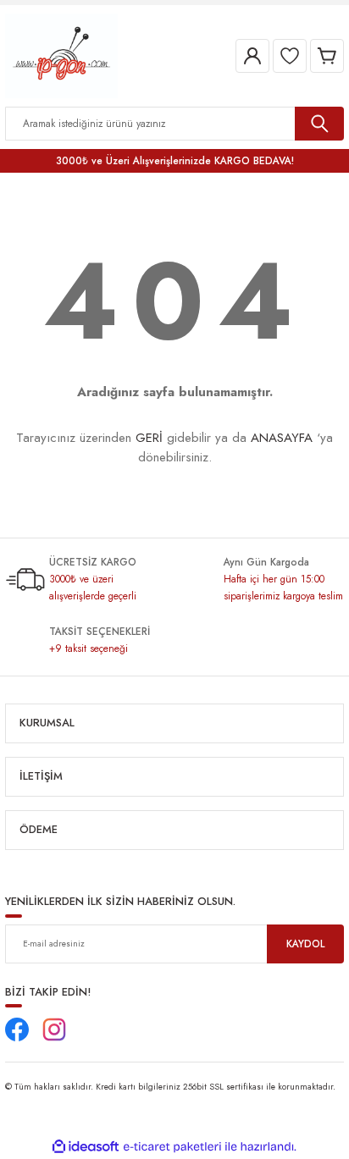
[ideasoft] (85, 1147)
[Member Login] (252, 56)
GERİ (149, 437)
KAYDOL (305, 943)
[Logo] (61, 54)
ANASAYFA (282, 437)
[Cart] (327, 56)
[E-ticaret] (172, 1146)
